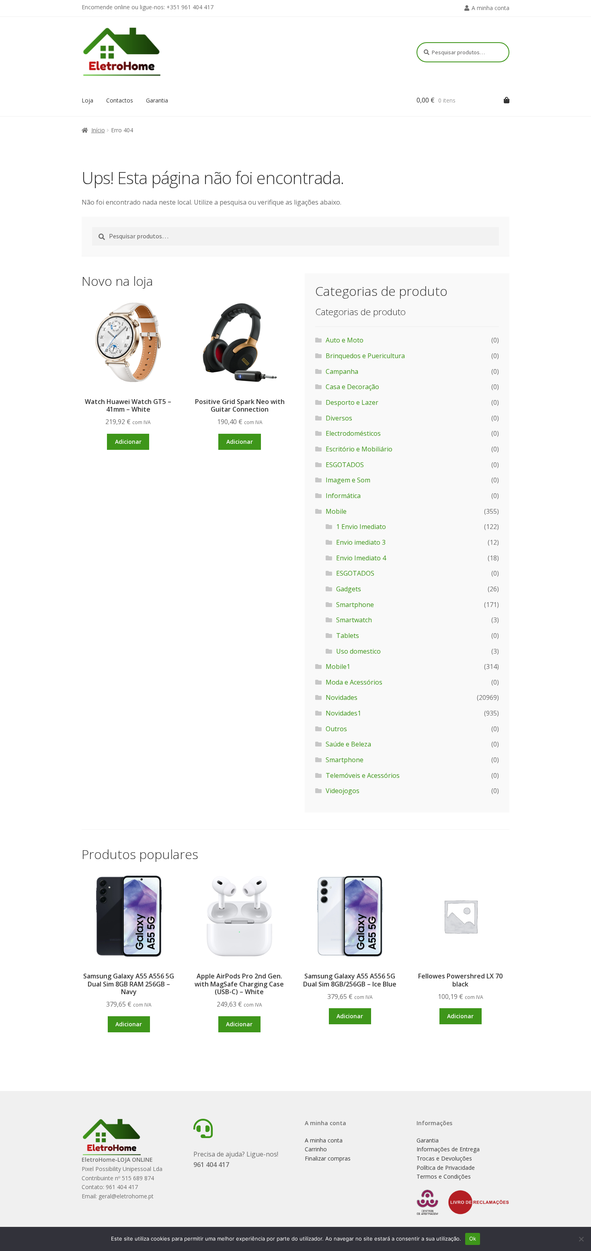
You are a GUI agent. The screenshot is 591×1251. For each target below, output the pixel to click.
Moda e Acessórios (354, 682)
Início (98, 130)
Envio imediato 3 (361, 542)
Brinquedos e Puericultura (365, 355)
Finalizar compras (328, 1158)
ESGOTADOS (345, 464)
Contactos (119, 100)
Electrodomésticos (353, 433)
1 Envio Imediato (361, 526)
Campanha (342, 371)
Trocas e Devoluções (444, 1158)
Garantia (157, 100)
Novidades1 (343, 713)
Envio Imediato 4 (361, 558)
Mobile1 (338, 666)
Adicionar (128, 441)
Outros (336, 728)
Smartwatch (354, 619)
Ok (472, 1238)
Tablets (347, 635)
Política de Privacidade (446, 1167)
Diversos (339, 418)
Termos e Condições (444, 1176)
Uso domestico (358, 651)
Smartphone (355, 604)
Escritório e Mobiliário (359, 449)
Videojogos (342, 790)
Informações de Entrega (448, 1149)
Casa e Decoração (352, 386)
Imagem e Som (348, 480)
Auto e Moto (344, 340)
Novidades (341, 697)
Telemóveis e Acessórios (363, 775)
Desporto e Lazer (352, 402)
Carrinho (316, 1149)
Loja (87, 100)
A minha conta (490, 8)
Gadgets (348, 588)
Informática (343, 495)
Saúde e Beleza (348, 744)
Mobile (336, 511)
